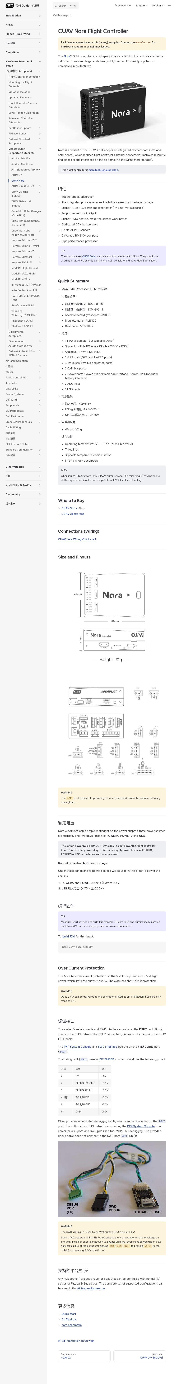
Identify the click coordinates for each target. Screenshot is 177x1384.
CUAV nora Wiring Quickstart (77, 539)
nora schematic (72, 1325)
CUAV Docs (89, 256)
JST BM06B (106, 1059)
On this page (61, 15)
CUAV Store (69, 508)
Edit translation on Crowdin (78, 1340)
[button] (40, 15)
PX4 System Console (77, 1046)
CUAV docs (69, 1319)
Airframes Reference (91, 1288)
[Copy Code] (160, 947)
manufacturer (143, 42)
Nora (67, 56)
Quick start (69, 1314)
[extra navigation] (170, 5)
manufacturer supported (103, 169)
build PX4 (68, 936)
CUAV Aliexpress (73, 514)
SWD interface (107, 1046)
